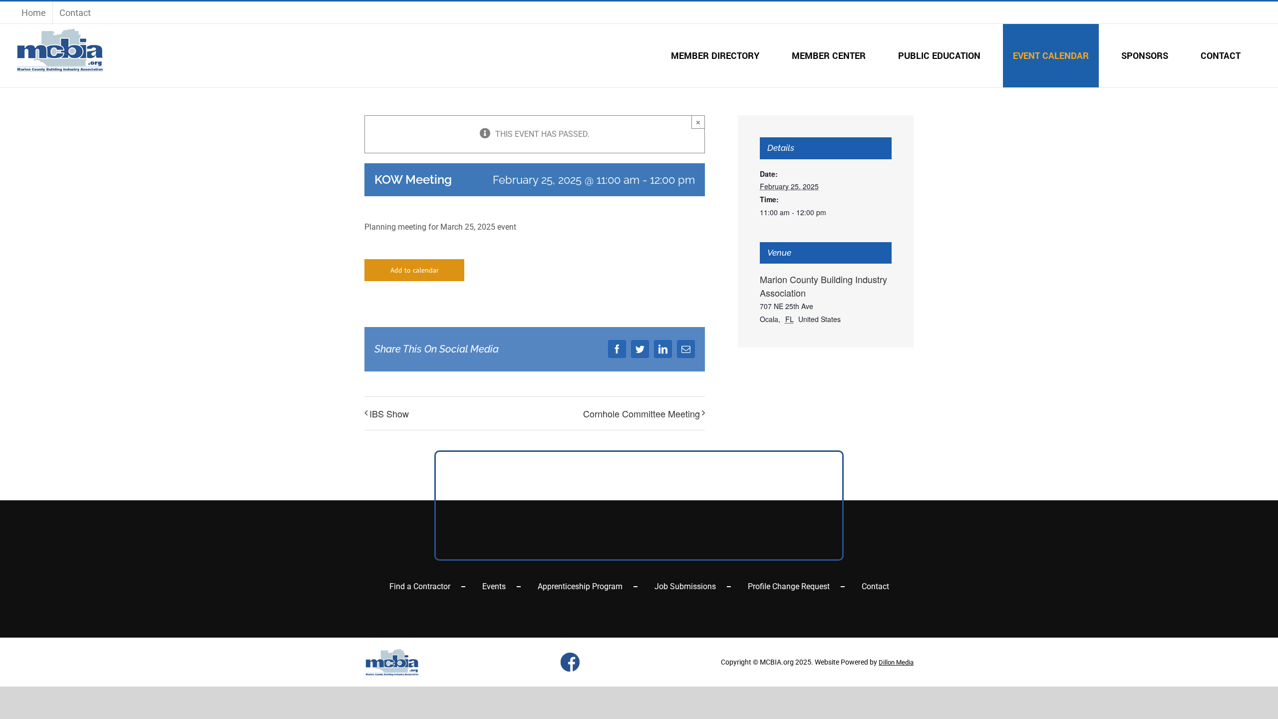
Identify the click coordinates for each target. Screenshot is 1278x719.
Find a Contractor (419, 586)
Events (494, 586)
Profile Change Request (789, 586)
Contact (875, 586)
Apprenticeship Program (580, 586)
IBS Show (389, 413)
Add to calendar (414, 270)
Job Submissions (685, 586)
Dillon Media (896, 662)
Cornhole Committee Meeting (641, 413)
